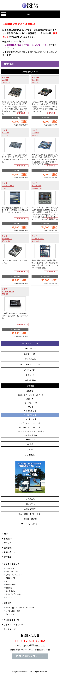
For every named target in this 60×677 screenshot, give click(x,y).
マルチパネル (30, 359)
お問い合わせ (9, 552)
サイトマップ (9, 629)
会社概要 (8, 557)
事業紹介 (8, 538)
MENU (30, 14)
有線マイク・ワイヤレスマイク (30, 395)
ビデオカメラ (30, 455)
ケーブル (30, 449)
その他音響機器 (30, 435)
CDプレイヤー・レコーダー (31, 423)
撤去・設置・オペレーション (30, 514)
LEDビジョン (30, 348)
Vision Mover (10, 614)
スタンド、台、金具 (13, 594)
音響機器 (30, 385)
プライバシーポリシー (30, 524)
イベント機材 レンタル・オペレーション (20, 608)
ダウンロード (9, 543)
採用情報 (8, 548)
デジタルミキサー (30, 411)
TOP (6, 534)
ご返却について (30, 508)
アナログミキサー (30, 415)
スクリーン (30, 375)
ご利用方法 (30, 498)
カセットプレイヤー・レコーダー (30, 431)
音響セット (30, 390)
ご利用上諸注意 (30, 519)
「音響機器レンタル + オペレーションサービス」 (25, 45)
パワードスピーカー (31, 403)
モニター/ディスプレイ (14, 575)
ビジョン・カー (30, 353)
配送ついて (30, 503)
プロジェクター (30, 369)
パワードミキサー (30, 419)
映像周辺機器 (30, 380)
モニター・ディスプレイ (30, 364)
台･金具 (30, 444)
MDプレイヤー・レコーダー (30, 427)
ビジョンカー (10, 568)
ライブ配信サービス (13, 611)
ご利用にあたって (11, 620)
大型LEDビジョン (12, 571)
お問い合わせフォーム (30, 656)
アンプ (30, 407)
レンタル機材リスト (12, 564)
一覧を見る (30, 439)
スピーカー (30, 399)
